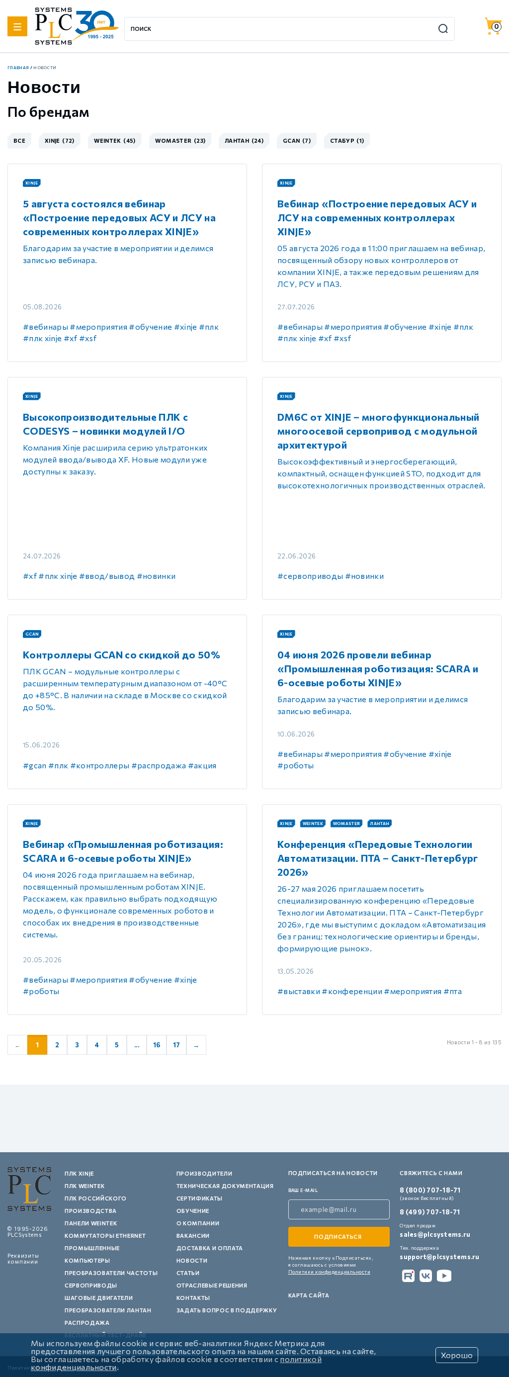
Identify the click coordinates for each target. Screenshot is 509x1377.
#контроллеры (100, 765)
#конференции (352, 991)
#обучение (150, 326)
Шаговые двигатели (99, 1297)
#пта (452, 991)
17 (176, 1045)
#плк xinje (42, 338)
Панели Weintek (91, 1223)
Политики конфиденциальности (329, 1272)
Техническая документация (225, 1186)
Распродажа (87, 1322)
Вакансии (193, 1235)
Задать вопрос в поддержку (226, 1310)
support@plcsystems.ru (439, 1257)
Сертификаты (199, 1198)
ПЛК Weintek (84, 1186)
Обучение (192, 1210)
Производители (204, 1173)
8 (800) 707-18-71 (430, 1190)
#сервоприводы (310, 575)
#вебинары (45, 326)
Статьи (188, 1273)
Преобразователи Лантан (108, 1310)
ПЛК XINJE (79, 1173)
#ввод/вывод (107, 575)
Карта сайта (309, 1295)
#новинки (156, 575)
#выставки (298, 991)
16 (157, 1045)
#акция (202, 765)
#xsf (87, 338)
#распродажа (158, 765)
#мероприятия (98, 326)
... (136, 1045)
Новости (192, 1260)
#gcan (35, 765)
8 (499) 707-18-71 (430, 1212)
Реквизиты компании (23, 1258)
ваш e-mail (303, 1190)
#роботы (295, 765)
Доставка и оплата (209, 1248)
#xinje (185, 326)
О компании (198, 1223)
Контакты (193, 1297)
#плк (209, 326)
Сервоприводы (91, 1285)
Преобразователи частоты (111, 1273)
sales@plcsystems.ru (435, 1234)
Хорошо (457, 1355)
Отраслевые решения (212, 1285)
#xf (71, 338)
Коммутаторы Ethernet (105, 1235)
